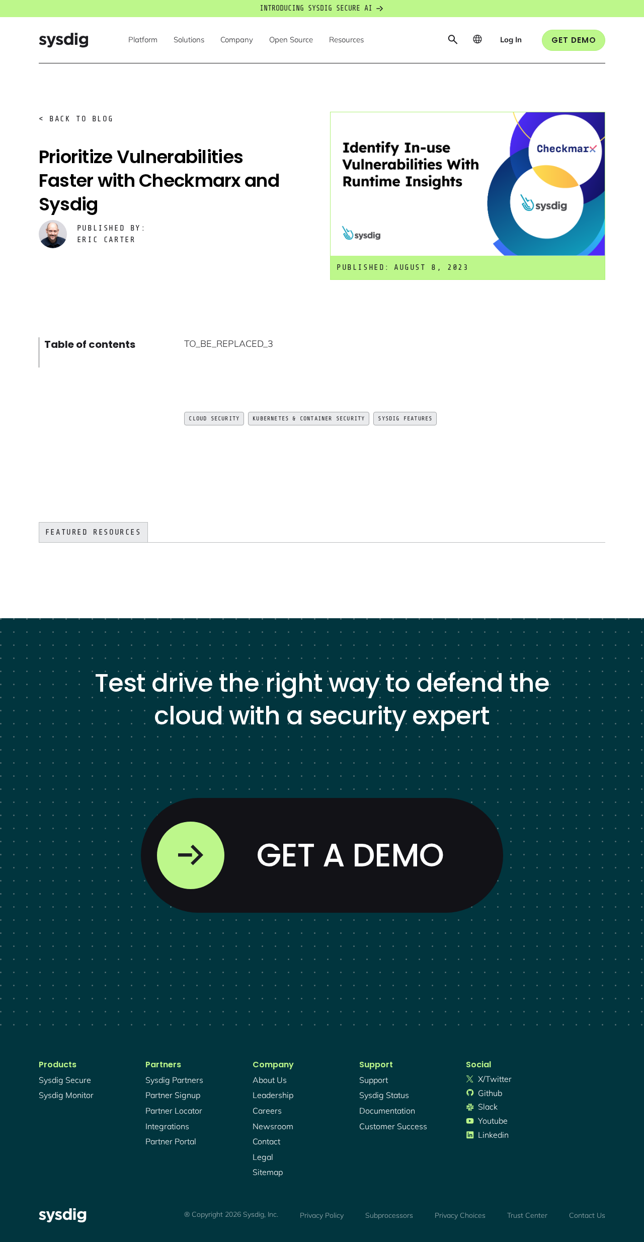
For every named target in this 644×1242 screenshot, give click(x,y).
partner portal (170, 1141)
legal (263, 1157)
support (373, 1080)
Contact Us (587, 1215)
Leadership (273, 1095)
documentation (387, 1111)
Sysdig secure (65, 1080)
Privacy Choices (460, 1215)
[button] (143, 40)
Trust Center (527, 1215)
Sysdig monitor (66, 1095)
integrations (167, 1126)
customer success (393, 1126)
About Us (270, 1080)
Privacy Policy (322, 1215)
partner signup (172, 1095)
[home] (63, 40)
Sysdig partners (174, 1080)
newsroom (273, 1126)
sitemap (268, 1172)
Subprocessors (389, 1215)
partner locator (173, 1111)
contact (266, 1141)
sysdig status (384, 1095)
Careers (267, 1111)
